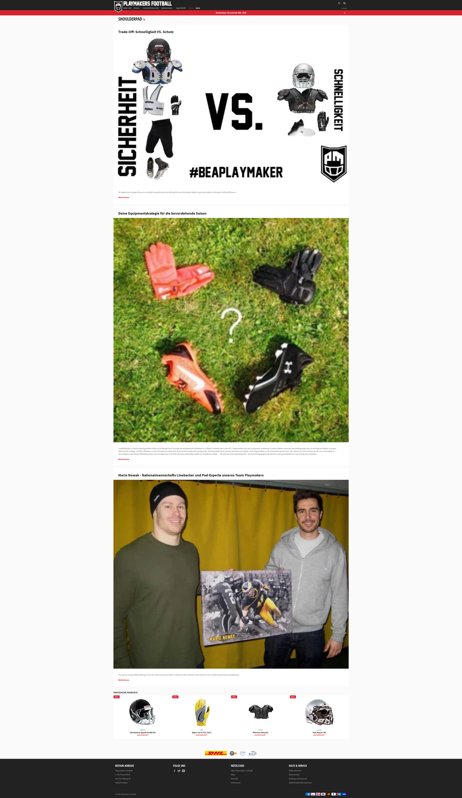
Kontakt (234, 778)
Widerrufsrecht (295, 770)
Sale (192, 8)
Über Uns (127, 8)
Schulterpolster (151, 8)
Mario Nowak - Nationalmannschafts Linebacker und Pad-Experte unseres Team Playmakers (191, 475)
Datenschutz (294, 774)
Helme (137, 8)
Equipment (181, 8)
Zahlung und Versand (298, 778)
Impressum (235, 782)
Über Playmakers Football (242, 770)
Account (344, 8)
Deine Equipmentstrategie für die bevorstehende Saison (162, 213)
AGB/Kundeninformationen (300, 782)
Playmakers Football (147, 3)
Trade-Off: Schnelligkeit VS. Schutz (146, 31)
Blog (198, 8)
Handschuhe (167, 8)
